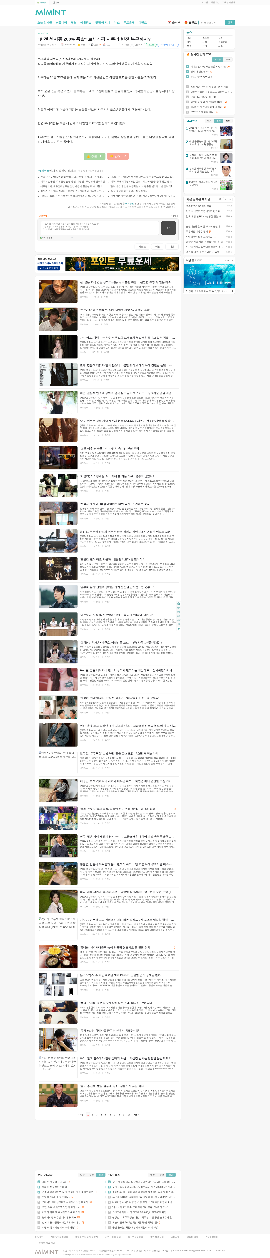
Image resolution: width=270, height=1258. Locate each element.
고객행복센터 (211, 1237)
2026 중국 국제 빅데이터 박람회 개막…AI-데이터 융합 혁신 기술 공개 (203, 130)
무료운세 (129, 22)
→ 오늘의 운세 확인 (49, 268)
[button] (204, 2)
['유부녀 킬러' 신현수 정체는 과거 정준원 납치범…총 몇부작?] (58, 596)
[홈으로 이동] (50, 12)
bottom (178, 629)
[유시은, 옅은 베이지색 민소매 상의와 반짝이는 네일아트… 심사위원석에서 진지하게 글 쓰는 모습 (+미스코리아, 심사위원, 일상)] (58, 679)
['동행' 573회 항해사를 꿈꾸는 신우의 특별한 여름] (58, 1040)
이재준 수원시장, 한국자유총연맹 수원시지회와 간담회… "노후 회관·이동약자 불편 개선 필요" (72, 191)
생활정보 (85, 22)
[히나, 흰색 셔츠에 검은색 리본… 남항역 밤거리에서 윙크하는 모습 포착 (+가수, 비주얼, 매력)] (58, 901)
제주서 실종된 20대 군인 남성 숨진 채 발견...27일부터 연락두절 (72, 181)
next (178, 620)
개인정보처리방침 (59, 1237)
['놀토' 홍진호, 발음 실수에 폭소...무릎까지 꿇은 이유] (58, 1095)
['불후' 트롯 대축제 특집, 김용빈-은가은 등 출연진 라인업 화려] (58, 818)
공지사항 (175, 1237)
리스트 (142, 246)
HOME (178, 604)
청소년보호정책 (135, 1237)
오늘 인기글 (44, 22)
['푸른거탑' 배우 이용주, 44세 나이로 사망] (58, 319)
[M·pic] (56, 2)
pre (178, 612)
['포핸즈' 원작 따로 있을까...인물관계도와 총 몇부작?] (58, 568)
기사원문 (125, 45)
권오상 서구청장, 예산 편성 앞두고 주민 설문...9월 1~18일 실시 (142, 176)
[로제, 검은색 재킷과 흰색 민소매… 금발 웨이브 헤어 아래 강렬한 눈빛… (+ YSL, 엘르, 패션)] (58, 374)
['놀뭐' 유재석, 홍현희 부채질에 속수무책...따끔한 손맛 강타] (58, 1012)
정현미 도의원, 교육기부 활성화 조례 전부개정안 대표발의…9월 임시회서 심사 (203, 158)
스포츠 (205, 38)
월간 (101, 1175)
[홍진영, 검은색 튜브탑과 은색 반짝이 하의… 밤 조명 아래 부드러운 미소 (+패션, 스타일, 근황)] (58, 873)
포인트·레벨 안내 (47, 1243)
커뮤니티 (61, 22)
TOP (178, 608)
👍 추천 (82, 45)
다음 (172, 246)
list (178, 616)
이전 (157, 246)
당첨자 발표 (192, 1237)
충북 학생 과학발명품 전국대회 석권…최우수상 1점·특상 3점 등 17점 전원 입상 (142, 195)
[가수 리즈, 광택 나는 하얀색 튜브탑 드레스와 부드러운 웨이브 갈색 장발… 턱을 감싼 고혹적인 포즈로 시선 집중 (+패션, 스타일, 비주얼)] (58, 347)
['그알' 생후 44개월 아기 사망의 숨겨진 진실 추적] (58, 457)
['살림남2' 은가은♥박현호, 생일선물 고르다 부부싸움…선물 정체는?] (58, 652)
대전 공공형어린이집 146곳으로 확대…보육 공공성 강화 (203, 144)
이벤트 (142, 22)
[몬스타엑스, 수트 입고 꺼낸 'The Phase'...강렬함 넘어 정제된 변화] (58, 984)
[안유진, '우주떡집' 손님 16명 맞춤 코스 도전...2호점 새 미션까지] (58, 762)
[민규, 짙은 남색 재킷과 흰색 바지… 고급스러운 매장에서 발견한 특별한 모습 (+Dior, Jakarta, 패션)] (58, 846)
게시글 (217, 59)
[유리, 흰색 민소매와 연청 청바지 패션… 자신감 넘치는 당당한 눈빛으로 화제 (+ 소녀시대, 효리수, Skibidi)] (58, 1067)
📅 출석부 (174, 22)
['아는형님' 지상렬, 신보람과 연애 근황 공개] (58, 624)
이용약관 (39, 1237)
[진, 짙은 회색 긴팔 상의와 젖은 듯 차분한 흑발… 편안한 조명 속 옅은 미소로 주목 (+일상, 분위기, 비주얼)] (58, 291)
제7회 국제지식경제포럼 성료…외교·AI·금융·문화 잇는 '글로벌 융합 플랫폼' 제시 (142, 181)
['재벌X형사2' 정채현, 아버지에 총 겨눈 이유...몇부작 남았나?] (58, 485)
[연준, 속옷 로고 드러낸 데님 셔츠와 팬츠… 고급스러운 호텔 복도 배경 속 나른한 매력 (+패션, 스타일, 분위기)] (58, 735)
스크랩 (151, 45)
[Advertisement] (198, 12)
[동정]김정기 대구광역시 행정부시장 (128, 191)
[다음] (232, 290)
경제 (189, 42)
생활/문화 (222, 42)
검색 (230, 22)
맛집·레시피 (102, 22)
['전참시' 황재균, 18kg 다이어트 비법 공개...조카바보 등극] (58, 513)
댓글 (178, 625)
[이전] (186, 290)
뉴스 (117, 22)
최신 (228, 121)
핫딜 (74, 22)
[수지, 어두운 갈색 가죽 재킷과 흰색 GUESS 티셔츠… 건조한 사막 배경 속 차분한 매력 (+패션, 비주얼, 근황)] (58, 430)
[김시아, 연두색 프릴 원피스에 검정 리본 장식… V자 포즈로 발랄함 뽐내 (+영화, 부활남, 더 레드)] (58, 929)
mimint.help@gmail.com (193, 1251)
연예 (189, 38)
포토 (220, 46)
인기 (209, 121)
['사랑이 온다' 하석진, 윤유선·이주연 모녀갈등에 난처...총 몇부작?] (58, 707)
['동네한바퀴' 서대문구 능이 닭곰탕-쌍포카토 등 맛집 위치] (58, 956)
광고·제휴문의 (157, 1237)
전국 (189, 46)
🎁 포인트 (190, 22)
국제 (204, 46)
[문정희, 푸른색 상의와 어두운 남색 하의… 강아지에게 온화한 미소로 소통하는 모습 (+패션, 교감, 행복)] (58, 541)
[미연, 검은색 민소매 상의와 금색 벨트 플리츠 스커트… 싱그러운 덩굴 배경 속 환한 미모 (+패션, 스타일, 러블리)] (58, 402)
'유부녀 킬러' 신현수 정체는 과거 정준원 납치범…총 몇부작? (141, 186)
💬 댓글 (96, 45)
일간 (82, 1175)
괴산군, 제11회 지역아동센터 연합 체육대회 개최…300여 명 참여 (72, 195)
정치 (220, 38)
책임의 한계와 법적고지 (86, 1237)
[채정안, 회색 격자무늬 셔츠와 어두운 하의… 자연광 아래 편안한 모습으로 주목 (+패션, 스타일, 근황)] (58, 790)
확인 (169, 228)
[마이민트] (42, 2)
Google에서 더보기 (168, 45)
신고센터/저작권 (113, 1237)
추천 (218, 121)
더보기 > (229, 260)
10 (129, 1114)
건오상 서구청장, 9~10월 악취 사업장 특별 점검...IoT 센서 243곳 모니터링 (72, 176)
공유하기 (138, 45)
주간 (91, 1175)
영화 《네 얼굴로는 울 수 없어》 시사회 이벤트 (212, 291)
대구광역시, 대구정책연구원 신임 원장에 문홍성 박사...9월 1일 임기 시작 (72, 186)
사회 (204, 42)
